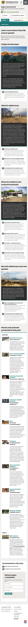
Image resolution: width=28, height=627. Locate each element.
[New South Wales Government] (25, 621)
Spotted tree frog (16, 338)
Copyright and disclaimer (18, 614)
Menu (4, 20)
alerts (18, 20)
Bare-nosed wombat (17, 353)
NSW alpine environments (11, 566)
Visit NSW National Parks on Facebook (2, 624)
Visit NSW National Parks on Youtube (9, 624)
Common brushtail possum (16, 376)
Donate (16, 619)
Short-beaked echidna (15, 465)
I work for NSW (5, 611)
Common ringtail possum (16, 400)
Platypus (13, 441)
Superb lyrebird (15, 489)
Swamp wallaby (15, 510)
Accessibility (17, 607)
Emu (11, 421)
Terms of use (17, 609)
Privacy (16, 611)
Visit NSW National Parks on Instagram (5, 624)
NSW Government (6, 609)
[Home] (3, 2)
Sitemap (16, 617)
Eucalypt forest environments (13, 569)
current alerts (15, 12)
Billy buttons (14, 536)
